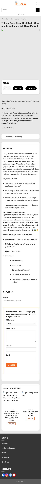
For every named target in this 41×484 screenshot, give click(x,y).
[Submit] (38, 10)
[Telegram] (10, 475)
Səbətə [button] (11, 424)
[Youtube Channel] (14, 475)
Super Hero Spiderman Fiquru (30, 412)
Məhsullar (4, 19)
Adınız (9, 346)
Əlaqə (3, 452)
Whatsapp (5, 457)
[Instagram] (6, 475)
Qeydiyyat (5, 462)
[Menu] (2, 3)
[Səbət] (37, 3)
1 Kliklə (31, 88)
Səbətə (18, 88)
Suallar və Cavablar (8, 448)
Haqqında (4, 443)
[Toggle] (3, 137)
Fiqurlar (23, 19)
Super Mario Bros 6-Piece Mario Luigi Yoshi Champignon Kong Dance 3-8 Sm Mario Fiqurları (11, 415)
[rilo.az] (20, 3)
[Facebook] (3, 475)
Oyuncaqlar (15, 19)
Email (8, 355)
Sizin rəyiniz (11, 328)
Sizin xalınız (10, 320)
